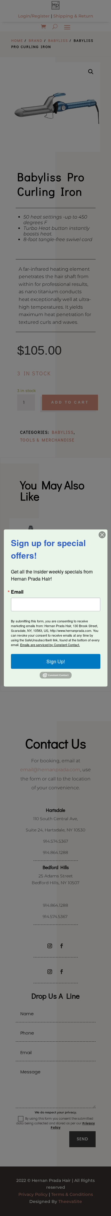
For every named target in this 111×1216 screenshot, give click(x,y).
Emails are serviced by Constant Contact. (50, 644)
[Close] (102, 534)
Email (17, 591)
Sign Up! (55, 661)
